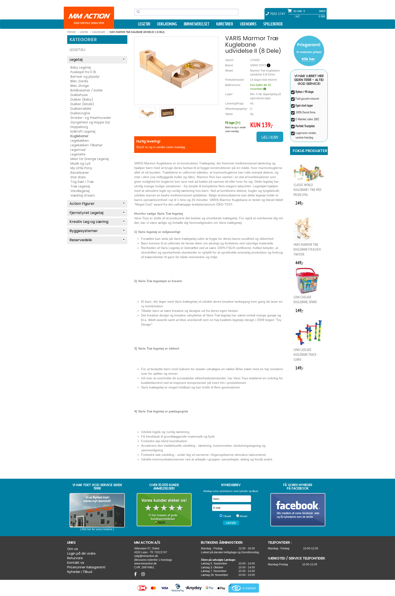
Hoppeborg (79, 127)
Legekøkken (79, 140)
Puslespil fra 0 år (83, 72)
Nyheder (73, 571)
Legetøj (144, 24)
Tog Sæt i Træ (82, 181)
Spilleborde (273, 24)
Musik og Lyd (80, 163)
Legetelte (77, 154)
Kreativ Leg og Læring (88, 221)
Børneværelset (196, 24)
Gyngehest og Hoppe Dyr (90, 122)
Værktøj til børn (82, 195)
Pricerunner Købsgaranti (86, 567)
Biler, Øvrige (79, 85)
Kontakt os (75, 562)
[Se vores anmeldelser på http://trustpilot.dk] (164, 509)
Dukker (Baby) (81, 99)
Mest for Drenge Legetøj (89, 159)
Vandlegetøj (80, 191)
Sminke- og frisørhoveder (90, 117)
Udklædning (167, 24)
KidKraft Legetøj (82, 131)
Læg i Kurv (270, 137)
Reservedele (80, 240)
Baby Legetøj (80, 67)
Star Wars (78, 177)
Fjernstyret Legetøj (86, 212)
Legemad (77, 149)
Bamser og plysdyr (85, 76)
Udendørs (248, 24)
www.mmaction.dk (145, 563)
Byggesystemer (83, 230)
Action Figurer (82, 203)
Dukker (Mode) (82, 104)
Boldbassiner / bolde (86, 90)
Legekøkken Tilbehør (86, 145)
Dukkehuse (79, 95)
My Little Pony (81, 168)
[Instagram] (143, 574)
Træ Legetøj (80, 186)
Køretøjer (224, 24)
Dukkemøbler (80, 108)
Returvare (75, 558)
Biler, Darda (79, 81)
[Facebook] (136, 574)
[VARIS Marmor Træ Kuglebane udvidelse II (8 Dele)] (176, 64)
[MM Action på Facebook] (298, 509)
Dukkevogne (80, 113)
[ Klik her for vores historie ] (97, 529)
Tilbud (87, 571)
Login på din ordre (81, 553)
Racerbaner (79, 172)
